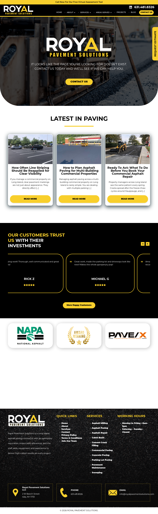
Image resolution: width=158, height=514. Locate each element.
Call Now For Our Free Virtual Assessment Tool (79, 2)
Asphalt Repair (100, 433)
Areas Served (103, 12)
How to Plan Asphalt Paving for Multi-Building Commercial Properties (79, 171)
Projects (121, 12)
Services (84, 12)
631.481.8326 (144, 7)
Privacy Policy (69, 435)
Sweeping (97, 473)
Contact (65, 432)
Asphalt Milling (100, 423)
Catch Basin (98, 438)
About (70, 12)
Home (59, 12)
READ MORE (30, 199)
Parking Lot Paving (102, 460)
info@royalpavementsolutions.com (136, 494)
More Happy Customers (79, 305)
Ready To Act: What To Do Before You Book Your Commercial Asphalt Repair (127, 172)
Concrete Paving (100, 455)
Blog (133, 12)
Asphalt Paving (100, 428)
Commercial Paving (102, 450)
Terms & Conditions (71, 438)
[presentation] (143, 244)
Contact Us (146, 12)
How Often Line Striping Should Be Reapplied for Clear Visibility (30, 171)
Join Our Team (69, 441)
